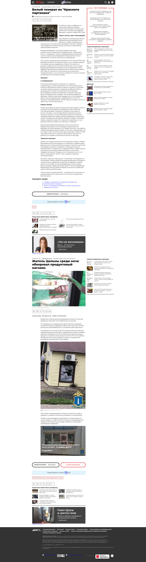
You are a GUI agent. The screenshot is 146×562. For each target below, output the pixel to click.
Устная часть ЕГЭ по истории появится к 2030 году (101, 103)
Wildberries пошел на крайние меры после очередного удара (103, 109)
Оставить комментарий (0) (73, 464)
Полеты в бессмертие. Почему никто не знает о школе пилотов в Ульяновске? (75, 226)
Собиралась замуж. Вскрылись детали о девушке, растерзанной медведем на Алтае (103, 274)
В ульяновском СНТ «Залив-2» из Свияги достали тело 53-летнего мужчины (100, 19)
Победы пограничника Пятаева (47, 229)
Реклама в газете (70, 529)
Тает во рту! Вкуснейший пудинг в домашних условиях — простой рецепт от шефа (103, 291)
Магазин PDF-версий (82, 529)
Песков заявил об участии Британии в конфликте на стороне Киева (103, 87)
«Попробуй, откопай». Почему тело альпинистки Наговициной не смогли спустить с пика (103, 78)
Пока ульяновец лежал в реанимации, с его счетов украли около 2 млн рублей (100, 26)
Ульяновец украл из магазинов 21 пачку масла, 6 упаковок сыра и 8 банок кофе (48, 491)
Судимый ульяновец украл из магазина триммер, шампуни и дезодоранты (74, 491)
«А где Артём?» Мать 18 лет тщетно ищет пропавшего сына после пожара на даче (103, 263)
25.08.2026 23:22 (36, 258)
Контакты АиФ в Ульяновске (50, 531)
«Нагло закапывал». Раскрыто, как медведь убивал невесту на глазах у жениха (103, 50)
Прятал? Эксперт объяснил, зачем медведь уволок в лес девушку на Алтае (103, 67)
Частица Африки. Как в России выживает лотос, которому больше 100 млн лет (103, 61)
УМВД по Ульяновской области (40, 307)
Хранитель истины (50, 187)
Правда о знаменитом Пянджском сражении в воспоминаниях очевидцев (59, 183)
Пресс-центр (60, 529)
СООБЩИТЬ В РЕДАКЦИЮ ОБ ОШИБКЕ (52, 532)
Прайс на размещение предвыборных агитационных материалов (89, 531)
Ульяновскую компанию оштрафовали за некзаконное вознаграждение (100, 33)
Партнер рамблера (90, 555)
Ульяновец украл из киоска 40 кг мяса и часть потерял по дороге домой (60, 446)
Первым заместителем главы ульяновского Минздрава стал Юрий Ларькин (100, 40)
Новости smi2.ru (37, 253)
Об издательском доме (49, 529)
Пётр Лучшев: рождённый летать (74, 219)
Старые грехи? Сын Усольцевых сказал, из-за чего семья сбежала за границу (103, 279)
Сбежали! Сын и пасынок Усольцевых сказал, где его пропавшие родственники (104, 72)
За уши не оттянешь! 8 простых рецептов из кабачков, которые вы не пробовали (104, 268)
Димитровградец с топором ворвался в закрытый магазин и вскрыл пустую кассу (47, 497)
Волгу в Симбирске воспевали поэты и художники (62, 185)
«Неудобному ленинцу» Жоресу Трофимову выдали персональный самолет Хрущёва (48, 226)
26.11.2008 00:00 (36, 7)
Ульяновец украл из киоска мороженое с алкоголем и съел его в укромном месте (47, 502)
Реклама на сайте (64, 531)
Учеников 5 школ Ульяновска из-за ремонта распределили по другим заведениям (100, 13)
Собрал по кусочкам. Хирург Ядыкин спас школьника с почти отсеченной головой (104, 56)
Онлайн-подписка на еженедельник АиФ (100, 529)
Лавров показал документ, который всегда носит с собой (103, 98)
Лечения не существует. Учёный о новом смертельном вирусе (103, 284)
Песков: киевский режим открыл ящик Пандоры (102, 92)
